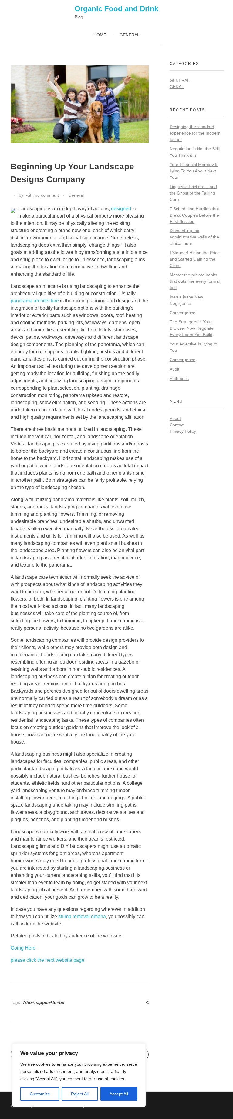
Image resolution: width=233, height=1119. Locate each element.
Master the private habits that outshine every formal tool (195, 281)
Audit (174, 369)
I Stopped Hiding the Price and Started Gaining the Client (195, 259)
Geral (177, 86)
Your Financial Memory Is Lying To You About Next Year (194, 171)
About (175, 418)
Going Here (23, 948)
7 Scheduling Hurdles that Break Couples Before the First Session (194, 215)
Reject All (80, 1093)
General (76, 195)
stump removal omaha (82, 916)
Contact (177, 424)
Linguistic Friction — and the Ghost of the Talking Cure (193, 193)
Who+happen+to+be (43, 1002)
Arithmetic (179, 378)
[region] (79, 1075)
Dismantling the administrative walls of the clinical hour (194, 237)
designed (121, 208)
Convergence (182, 312)
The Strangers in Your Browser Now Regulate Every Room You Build (192, 328)
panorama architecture (35, 300)
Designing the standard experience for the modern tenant (195, 133)
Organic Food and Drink (116, 9)
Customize (40, 1093)
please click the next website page (47, 960)
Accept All (119, 1093)
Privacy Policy (183, 431)
